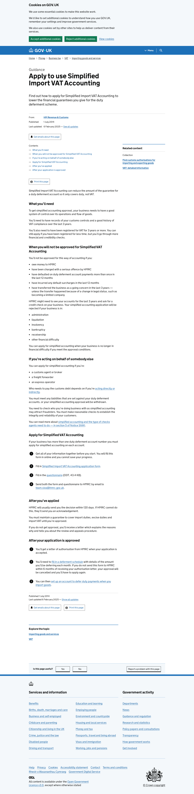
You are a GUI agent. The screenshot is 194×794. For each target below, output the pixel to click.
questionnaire (54, 475)
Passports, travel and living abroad (96, 735)
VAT (66, 58)
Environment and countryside (93, 716)
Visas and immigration (88, 741)
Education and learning (89, 703)
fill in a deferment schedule (67, 561)
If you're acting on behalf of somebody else (53, 158)
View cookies (106, 39)
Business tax (55, 58)
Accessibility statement (74, 767)
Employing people (86, 709)
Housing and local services (91, 722)
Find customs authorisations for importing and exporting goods (139, 161)
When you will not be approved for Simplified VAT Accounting (62, 154)
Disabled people (38, 741)
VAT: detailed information (136, 168)
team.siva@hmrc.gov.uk (50, 487)
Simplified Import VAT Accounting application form (71, 466)
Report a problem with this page (143, 669)
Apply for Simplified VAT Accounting (50, 162)
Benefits (33, 703)
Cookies (53, 767)
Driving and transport (41, 748)
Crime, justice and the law (44, 735)
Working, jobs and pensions (91, 748)
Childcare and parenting (43, 722)
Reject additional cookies (80, 39)
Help (32, 767)
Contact (95, 767)
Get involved (130, 748)
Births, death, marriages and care (48, 709)
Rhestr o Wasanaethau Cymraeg (47, 771)
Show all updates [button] (70, 599)
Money (41, 58)
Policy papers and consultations (141, 729)
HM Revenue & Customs (56, 117)
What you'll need (40, 150)
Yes (65, 669)
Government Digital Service (84, 771)
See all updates (70, 126)
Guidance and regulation (137, 716)
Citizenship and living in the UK (46, 729)
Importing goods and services (86, 58)
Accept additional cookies (46, 39)
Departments (130, 703)
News (126, 709)
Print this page (41, 181)
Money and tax (84, 729)
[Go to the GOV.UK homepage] (40, 50)
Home (32, 58)
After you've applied (42, 166)
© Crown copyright (154, 785)
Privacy (41, 767)
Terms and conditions (115, 767)
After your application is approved (48, 170)
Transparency (130, 735)
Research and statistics (136, 722)
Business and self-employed (45, 716)
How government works (136, 741)
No (82, 669)
